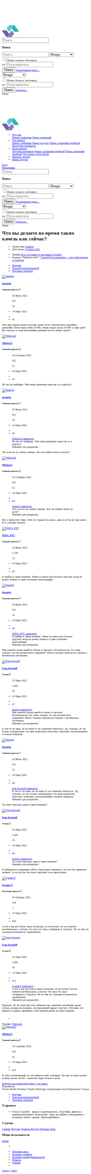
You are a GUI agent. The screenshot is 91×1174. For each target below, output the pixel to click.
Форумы (15, 1129)
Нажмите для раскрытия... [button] (26, 446)
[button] (5, 94)
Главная (6, 1129)
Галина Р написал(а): (23, 986)
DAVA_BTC (8, 535)
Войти (5, 1141)
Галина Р (7, 885)
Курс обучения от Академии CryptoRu (41, 254)
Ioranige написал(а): (22, 506)
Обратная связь (47, 1129)
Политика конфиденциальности (28, 1157)
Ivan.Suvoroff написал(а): (25, 788)
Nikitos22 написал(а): (23, 438)
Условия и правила (22, 1154)
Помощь (16, 1159)
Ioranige (30, 246)
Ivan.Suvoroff (9, 668)
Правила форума (29, 1129)
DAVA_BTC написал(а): (24, 633)
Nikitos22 (7, 343)
